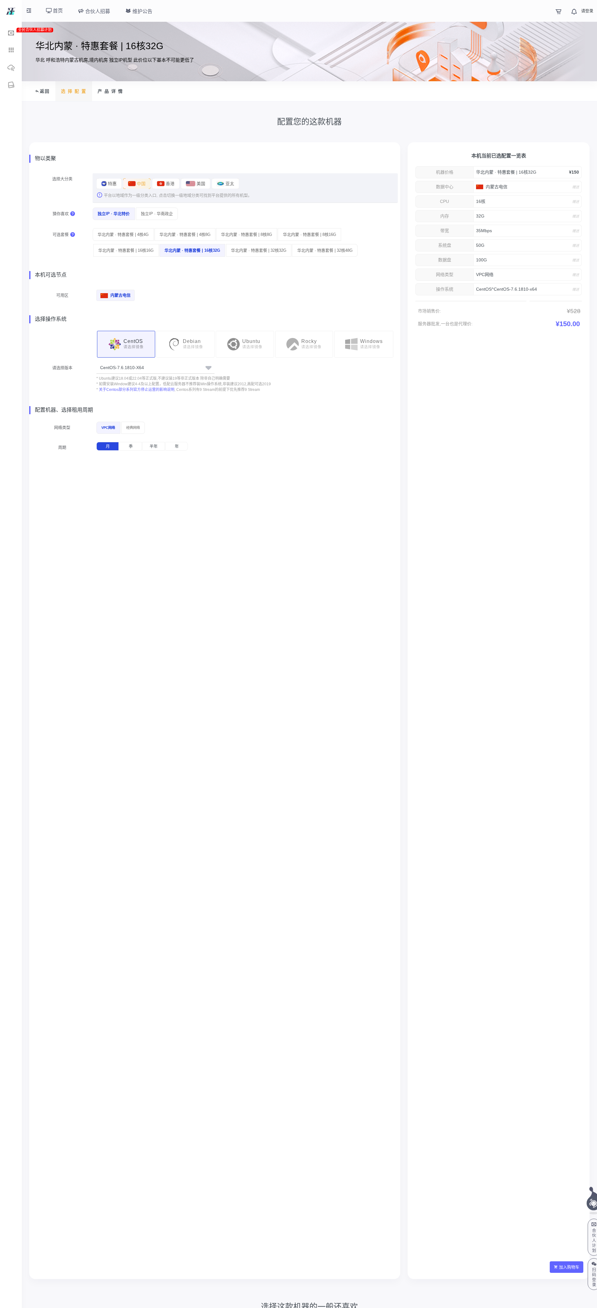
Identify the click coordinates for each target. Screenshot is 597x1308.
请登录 (587, 10)
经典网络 (133, 427)
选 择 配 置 (73, 91)
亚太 (229, 183)
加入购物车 (569, 1267)
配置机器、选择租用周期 (64, 410)
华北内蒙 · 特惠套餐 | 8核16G (309, 234)
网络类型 (62, 427)
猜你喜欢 (61, 213)
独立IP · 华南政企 (157, 213)
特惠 (112, 183)
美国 (200, 183)
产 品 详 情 (110, 91)
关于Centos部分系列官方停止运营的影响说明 (136, 389)
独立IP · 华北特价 (114, 213)
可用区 (62, 295)
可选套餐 (61, 234)
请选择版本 (62, 367)
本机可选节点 (51, 275)
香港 (169, 183)
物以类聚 (45, 159)
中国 (141, 183)
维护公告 (141, 11)
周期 (62, 447)
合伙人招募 (97, 11)
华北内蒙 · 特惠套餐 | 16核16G (126, 250)
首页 (57, 10)
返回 (45, 91)
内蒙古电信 (120, 295)
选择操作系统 (51, 319)
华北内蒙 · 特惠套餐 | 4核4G (123, 234)
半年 (154, 446)
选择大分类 (62, 178)
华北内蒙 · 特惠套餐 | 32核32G (258, 250)
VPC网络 (108, 427)
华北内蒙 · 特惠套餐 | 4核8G (185, 234)
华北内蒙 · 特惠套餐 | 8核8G (246, 234)
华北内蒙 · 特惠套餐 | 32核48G (325, 250)
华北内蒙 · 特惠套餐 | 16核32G (192, 250)
